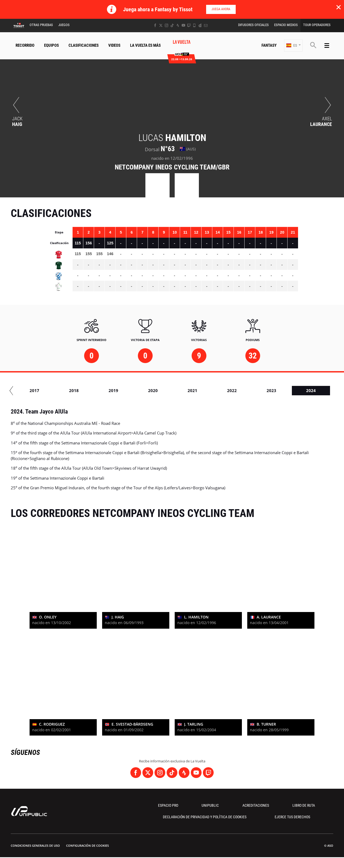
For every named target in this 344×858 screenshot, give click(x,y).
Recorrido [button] (25, 45)
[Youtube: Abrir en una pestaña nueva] (183, 25)
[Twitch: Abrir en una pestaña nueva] (189, 25)
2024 (311, 390)
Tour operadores (317, 25)
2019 (113, 390)
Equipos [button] (51, 45)
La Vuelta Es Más (145, 45)
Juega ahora (221, 9)
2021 (192, 390)
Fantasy (269, 45)
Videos (114, 45)
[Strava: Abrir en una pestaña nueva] (178, 25)
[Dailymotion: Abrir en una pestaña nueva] (200, 25)
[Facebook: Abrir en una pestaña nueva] (155, 25)
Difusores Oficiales (253, 25)
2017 (34, 390)
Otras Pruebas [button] (41, 25)
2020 (153, 390)
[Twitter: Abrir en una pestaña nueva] (161, 25)
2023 (271, 390)
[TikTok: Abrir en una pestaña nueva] (172, 25)
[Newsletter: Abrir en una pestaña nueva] (206, 25)
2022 (232, 390)
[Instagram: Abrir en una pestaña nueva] (166, 25)
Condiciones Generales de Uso (35, 845)
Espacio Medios (286, 25)
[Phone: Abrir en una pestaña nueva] (194, 25)
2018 (74, 390)
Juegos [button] (64, 25)
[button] (293, 45)
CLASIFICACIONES (84, 45)
